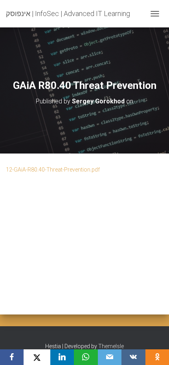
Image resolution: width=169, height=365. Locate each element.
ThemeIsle (111, 346)
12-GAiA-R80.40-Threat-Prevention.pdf (53, 169)
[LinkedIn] (62, 357)
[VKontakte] (133, 357)
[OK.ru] (157, 357)
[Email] (109, 357)
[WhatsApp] (85, 357)
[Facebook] (12, 357)
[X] (37, 357)
